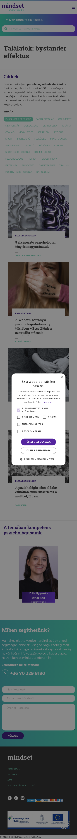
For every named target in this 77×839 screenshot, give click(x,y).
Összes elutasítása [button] (38, 450)
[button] (38, 459)
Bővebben (48, 401)
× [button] (61, 377)
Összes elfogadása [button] (39, 441)
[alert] (38, 419)
